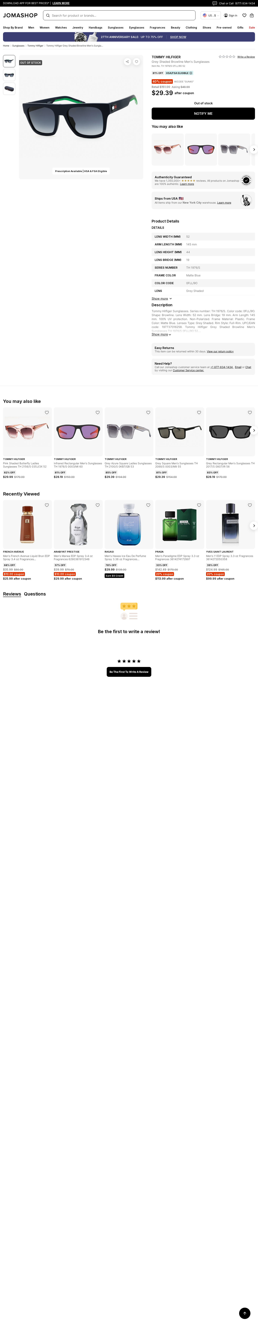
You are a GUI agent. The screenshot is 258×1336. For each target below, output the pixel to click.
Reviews (12, 594)
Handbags (95, 27)
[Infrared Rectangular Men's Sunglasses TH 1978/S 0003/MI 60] (97, 412)
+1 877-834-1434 (221, 367)
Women (44, 27)
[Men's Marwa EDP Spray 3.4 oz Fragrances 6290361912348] (97, 505)
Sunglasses (116, 27)
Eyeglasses (136, 27)
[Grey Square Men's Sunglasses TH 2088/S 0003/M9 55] (199, 412)
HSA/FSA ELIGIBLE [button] (177, 72)
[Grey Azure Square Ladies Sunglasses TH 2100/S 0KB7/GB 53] (148, 412)
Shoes (207, 27)
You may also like (167, 126)
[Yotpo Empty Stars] (227, 56)
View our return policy (220, 351)
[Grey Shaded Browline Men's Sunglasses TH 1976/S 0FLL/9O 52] (136, 61)
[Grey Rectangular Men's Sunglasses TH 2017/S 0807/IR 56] (249, 412)
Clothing (191, 27)
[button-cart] (252, 15)
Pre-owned (224, 27)
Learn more (187, 183)
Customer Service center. (188, 370)
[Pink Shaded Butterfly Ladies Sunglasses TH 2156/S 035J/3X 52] (46, 412)
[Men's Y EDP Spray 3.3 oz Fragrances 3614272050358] (249, 505)
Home (6, 45)
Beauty (175, 27)
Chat (248, 367)
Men (31, 27)
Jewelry (77, 27)
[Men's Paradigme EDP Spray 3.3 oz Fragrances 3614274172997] (199, 505)
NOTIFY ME (203, 114)
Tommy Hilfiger (35, 45)
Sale (252, 27)
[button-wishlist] (244, 15)
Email (238, 367)
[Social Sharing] (127, 61)
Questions (35, 594)
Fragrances (157, 27)
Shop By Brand (13, 27)
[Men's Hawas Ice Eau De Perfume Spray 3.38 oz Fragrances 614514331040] (148, 505)
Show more (160, 334)
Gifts (240, 27)
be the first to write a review (129, 671)
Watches (61, 27)
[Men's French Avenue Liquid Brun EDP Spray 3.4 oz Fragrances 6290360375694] (46, 505)
